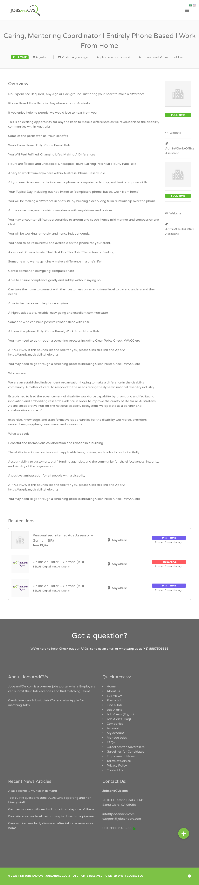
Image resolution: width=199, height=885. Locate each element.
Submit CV (114, 696)
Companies (115, 724)
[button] (183, 835)
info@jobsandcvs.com (118, 814)
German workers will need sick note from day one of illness (51, 809)
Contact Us (115, 770)
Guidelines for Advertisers (126, 747)
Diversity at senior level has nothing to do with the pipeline (51, 816)
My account (115, 733)
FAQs (111, 742)
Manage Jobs (117, 738)
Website (175, 133)
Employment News (121, 756)
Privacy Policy (117, 766)
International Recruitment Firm (163, 57)
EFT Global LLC (132, 875)
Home (111, 686)
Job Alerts (114, 710)
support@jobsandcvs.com (121, 819)
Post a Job (114, 700)
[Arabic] (191, 5)
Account (113, 728)
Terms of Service (119, 761)
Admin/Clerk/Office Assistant (179, 151)
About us (113, 691)
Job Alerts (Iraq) (119, 719)
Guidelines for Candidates (125, 752)
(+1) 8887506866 (155, 649)
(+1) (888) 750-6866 (117, 828)
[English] (194, 5)
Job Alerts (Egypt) (120, 714)
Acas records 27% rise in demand (32, 791)
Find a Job (114, 705)
